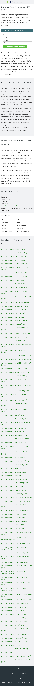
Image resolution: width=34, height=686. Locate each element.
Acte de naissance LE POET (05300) (13, 432)
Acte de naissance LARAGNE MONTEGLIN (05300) (15, 405)
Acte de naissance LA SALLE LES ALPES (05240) (14, 396)
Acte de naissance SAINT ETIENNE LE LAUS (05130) (15, 557)
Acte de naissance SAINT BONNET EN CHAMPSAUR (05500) (13, 539)
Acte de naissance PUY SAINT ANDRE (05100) (16, 497)
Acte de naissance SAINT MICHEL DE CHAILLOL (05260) (17, 595)
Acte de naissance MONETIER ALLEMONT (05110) (15, 453)
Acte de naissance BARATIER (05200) (14, 277)
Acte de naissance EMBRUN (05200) (13, 317)
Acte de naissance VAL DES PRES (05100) (15, 635)
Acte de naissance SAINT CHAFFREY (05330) (16, 544)
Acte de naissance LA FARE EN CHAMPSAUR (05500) (16, 364)
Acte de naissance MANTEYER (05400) (14, 443)
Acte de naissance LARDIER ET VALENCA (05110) (15, 411)
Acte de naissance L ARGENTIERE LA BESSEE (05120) (16, 345)
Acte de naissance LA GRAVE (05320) (14, 376)
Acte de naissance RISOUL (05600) (13, 525)
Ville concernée (7, 40)
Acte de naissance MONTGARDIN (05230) (15, 458)
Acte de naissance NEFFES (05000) (13, 469)
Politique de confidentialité (19, 673)
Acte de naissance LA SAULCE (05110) (14, 400)
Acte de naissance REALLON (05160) (13, 518)
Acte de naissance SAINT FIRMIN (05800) (15, 562)
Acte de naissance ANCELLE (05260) (13, 256)
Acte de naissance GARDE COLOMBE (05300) (16, 334)
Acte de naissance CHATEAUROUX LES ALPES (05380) (16, 298)
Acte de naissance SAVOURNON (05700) (15, 607)
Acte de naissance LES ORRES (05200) (14, 435)
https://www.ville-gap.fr (9, 206)
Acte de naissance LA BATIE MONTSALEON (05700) (15, 351)
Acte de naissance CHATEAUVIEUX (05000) (16, 303)
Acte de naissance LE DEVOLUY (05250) (14, 419)
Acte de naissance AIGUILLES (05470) (14, 253)
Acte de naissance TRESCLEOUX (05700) (15, 622)
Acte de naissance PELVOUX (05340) (14, 487)
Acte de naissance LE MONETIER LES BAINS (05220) (15, 423)
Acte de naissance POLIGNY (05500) (13, 490)
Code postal (6, 35)
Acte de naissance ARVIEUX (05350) (13, 260)
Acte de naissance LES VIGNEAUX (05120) (15, 439)
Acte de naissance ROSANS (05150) (13, 529)
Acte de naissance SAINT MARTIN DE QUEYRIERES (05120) (13, 589)
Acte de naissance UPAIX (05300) (12, 625)
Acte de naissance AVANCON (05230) (14, 273)
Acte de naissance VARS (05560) (12, 645)
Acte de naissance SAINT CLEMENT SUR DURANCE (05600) (14, 548)
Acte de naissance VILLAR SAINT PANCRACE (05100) (16, 661)
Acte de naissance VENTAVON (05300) (14, 649)
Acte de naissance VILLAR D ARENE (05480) (16, 656)
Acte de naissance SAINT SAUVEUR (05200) (16, 600)
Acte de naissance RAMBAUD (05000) (14, 514)
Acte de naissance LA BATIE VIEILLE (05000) (16, 359)
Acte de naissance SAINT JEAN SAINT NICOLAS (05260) (17, 567)
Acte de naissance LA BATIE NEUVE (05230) (16, 356)
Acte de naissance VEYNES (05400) (13, 653)
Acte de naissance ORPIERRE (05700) (14, 479)
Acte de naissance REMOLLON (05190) (14, 521)
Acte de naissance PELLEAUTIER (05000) (15, 483)
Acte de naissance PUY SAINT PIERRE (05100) (16, 501)
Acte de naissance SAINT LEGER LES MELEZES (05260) (16, 584)
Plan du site (19, 678)
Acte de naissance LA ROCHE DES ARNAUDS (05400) (16, 386)
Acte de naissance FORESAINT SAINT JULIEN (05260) (16, 329)
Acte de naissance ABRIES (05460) (13, 249)
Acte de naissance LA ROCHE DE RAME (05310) (14, 381)
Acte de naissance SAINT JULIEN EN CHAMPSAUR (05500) (13, 572)
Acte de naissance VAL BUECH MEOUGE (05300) (14, 630)
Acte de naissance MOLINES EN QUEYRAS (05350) (15, 447)
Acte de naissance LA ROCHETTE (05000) (15, 391)
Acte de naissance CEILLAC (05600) (13, 284)
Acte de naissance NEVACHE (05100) (13, 472)
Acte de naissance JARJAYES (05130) (14, 341)
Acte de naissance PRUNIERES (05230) (14, 494)
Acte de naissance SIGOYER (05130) (13, 614)
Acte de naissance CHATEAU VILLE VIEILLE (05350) (15, 292)
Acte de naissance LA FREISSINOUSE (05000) (16, 372)
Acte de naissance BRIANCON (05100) (14, 280)
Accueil (18, 668)
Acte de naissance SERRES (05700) (13, 611)
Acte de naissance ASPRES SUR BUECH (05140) (14, 268)
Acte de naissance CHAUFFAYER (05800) (15, 306)
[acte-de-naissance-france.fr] (17, 2)
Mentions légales (18, 671)
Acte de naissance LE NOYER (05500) (14, 428)
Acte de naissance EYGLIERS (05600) (13, 324)
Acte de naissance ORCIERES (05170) (14, 476)
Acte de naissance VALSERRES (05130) (14, 642)
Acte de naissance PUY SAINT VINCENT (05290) (14, 506)
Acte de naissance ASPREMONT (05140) (14, 264)
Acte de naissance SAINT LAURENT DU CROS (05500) (16, 578)
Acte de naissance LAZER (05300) (12, 415)
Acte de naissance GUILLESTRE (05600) (14, 337)
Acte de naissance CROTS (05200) (13, 313)
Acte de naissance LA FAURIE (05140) (14, 369)
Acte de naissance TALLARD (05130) (13, 618)
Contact (18, 676)
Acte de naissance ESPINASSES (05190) (14, 321)
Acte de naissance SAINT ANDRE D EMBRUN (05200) (16, 533)
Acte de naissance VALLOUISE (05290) (14, 638)
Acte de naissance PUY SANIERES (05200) (15, 510)
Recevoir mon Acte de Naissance (15, 46)
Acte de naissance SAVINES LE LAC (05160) (16, 603)
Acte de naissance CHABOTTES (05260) (15, 287)
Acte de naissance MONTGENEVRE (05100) (15, 461)
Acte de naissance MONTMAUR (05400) (15, 465)
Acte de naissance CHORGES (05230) (14, 310)
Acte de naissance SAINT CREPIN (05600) (15, 553)
